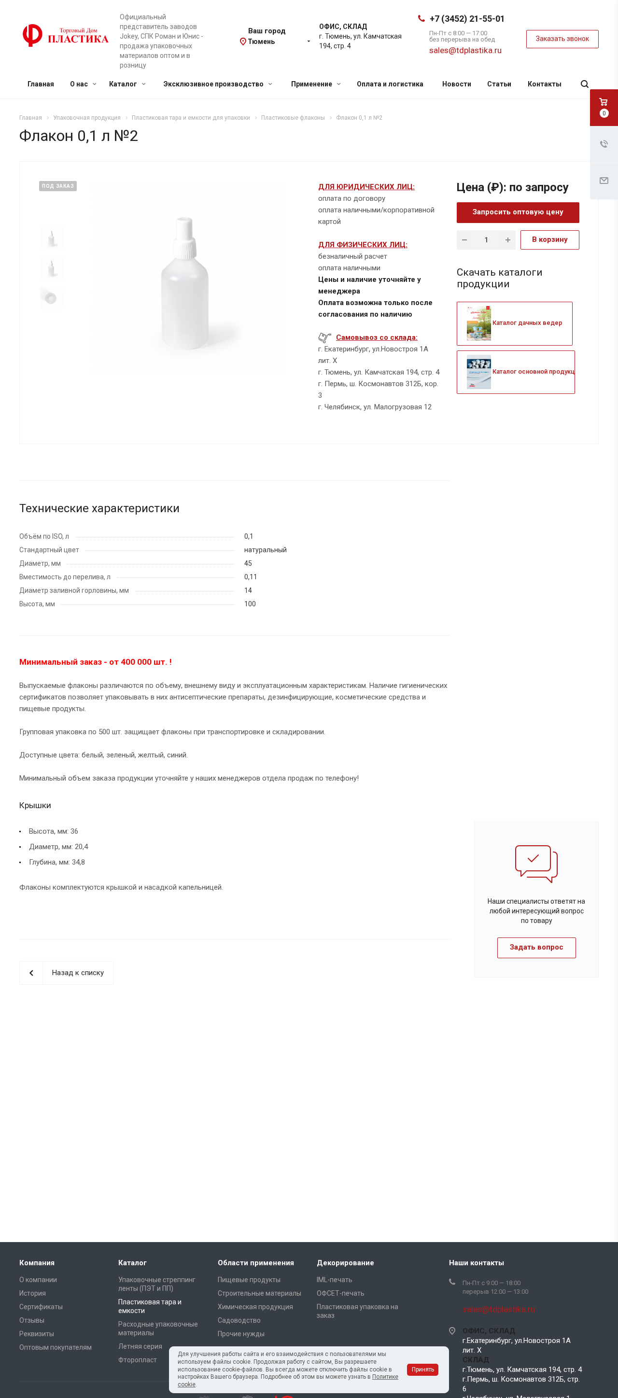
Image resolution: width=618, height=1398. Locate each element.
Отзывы (31, 1320)
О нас (79, 84)
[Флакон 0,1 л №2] (188, 277)
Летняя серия (140, 1346)
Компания (37, 1262)
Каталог (124, 84)
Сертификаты (41, 1307)
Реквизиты (36, 1334)
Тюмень (261, 41)
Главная (41, 84)
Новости (456, 84)
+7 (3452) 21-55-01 (467, 19)
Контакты (545, 84)
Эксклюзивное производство (214, 84)
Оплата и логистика (390, 84)
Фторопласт (137, 1360)
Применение (312, 84)
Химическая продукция (255, 1307)
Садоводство (239, 1320)
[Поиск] (585, 84)
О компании (38, 1280)
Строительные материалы (259, 1293)
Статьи (499, 84)
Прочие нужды (241, 1334)
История (32, 1293)
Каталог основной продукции (536, 371)
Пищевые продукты (249, 1280)
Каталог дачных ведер (526, 322)
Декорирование (345, 1262)
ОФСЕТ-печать (341, 1293)
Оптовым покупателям (55, 1347)
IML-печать (334, 1280)
